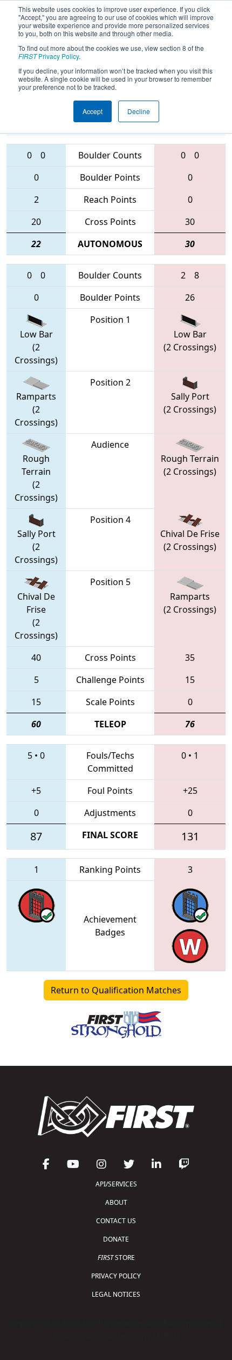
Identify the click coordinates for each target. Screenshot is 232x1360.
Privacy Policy (48, 56)
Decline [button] (138, 111)
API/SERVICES (116, 1184)
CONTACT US (116, 1220)
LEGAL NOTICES (116, 1294)
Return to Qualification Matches (116, 990)
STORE (116, 1257)
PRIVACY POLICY (116, 1276)
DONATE (116, 1239)
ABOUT (116, 1202)
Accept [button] (93, 111)
